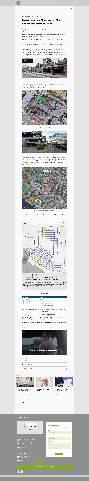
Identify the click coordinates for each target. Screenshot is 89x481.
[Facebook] (22, 471)
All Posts (17, 8)
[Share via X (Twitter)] (25, 364)
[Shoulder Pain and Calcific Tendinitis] (44, 382)
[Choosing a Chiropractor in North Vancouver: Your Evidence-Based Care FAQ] (25, 382)
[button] (71, 8)
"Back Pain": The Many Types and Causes (62, 390)
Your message (51, 441)
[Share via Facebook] (22, 364)
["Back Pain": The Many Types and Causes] (64, 382)
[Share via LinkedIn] (28, 364)
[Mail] (18, 443)
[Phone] (30, 443)
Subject (49, 435)
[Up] (71, 418)
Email (49, 430)
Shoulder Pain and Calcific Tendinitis (43, 390)
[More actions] (66, 16)
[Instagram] (19, 471)
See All (71, 375)
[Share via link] (31, 364)
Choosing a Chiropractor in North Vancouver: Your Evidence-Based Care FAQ (24, 390)
